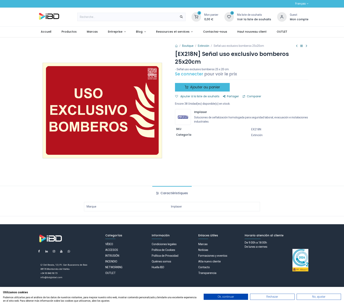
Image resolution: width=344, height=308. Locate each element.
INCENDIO (111, 261)
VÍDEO (109, 244)
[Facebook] (39, 251)
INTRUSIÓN (112, 255)
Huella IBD (158, 267)
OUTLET (110, 273)
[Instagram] (54, 251)
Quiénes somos (161, 261)
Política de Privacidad (165, 255)
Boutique (188, 45)
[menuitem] (46, 31)
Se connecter (189, 74)
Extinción (203, 45)
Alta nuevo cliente (209, 261)
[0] (196, 16)
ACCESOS (111, 249)
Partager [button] (233, 96)
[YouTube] (61, 251)
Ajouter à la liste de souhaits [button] (199, 96)
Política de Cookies (163, 249)
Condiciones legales (164, 244)
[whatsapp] (69, 251)
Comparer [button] (254, 96)
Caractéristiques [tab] (174, 193)
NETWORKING (113, 267)
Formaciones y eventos (212, 255)
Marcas (203, 244)
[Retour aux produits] (301, 46)
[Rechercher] (181, 17)
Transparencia (207, 273)
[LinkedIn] (46, 251)
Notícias (203, 249)
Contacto (204, 267)
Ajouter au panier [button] (204, 87)
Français (300, 3)
